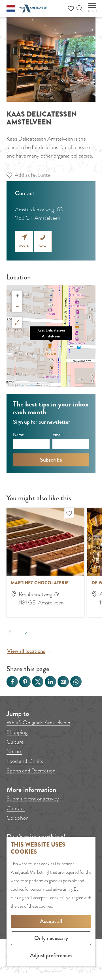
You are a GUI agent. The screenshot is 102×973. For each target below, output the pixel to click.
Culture (15, 742)
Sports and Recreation (31, 771)
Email (57, 434)
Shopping (17, 732)
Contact (16, 808)
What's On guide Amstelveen (38, 722)
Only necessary (51, 938)
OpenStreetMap (27, 385)
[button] (51, 336)
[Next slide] (26, 632)
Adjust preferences (51, 955)
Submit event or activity (33, 799)
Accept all (51, 921)
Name (18, 434)
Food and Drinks (25, 761)
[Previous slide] (9, 632)
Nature (14, 751)
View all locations (26, 651)
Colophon (18, 818)
